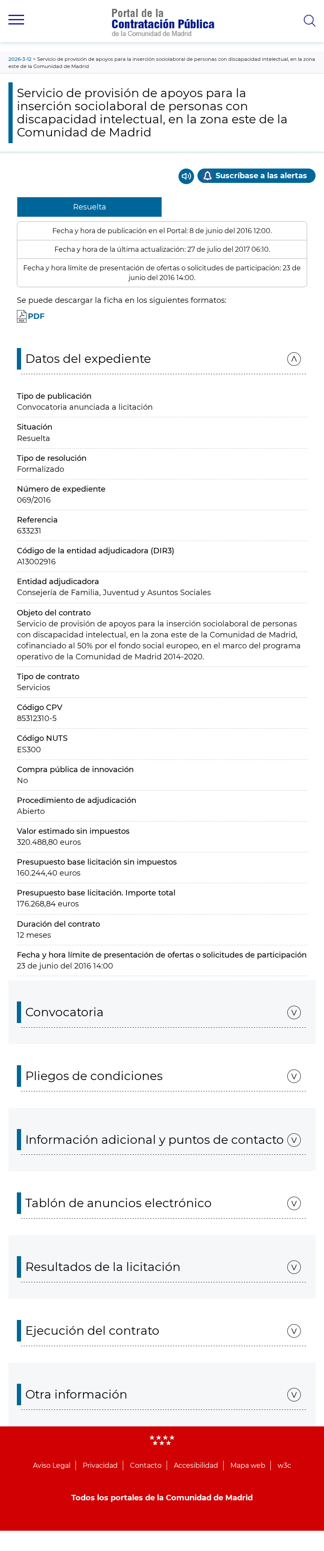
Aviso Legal (51, 1465)
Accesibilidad (196, 1465)
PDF (36, 316)
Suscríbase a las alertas (261, 175)
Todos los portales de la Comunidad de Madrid (162, 1497)
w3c (284, 1465)
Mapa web (247, 1465)
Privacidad (100, 1465)
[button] (16, 19)
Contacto (146, 1465)
